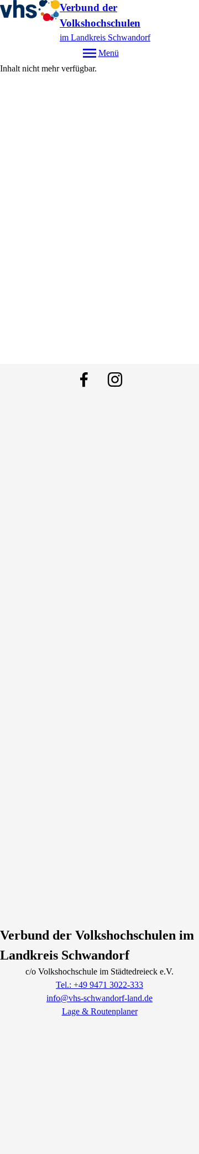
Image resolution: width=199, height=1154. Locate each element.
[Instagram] (115, 379)
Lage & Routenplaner (100, 1011)
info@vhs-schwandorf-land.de (99, 998)
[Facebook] (84, 379)
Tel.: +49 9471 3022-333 (99, 984)
